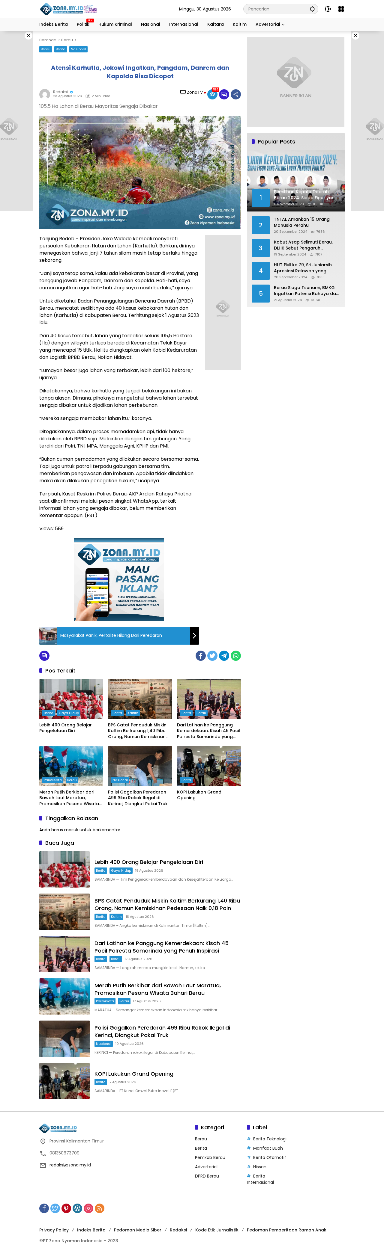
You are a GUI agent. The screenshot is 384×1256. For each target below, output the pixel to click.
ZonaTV (195, 92)
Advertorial (206, 1167)
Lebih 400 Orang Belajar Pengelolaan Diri (65, 728)
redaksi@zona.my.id (70, 1165)
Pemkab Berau (210, 1157)
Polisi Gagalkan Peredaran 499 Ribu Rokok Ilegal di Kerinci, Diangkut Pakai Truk (138, 798)
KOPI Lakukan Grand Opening (199, 795)
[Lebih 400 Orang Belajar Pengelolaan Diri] (71, 699)
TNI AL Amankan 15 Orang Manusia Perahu (302, 222)
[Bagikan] (236, 94)
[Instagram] (88, 1208)
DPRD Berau (207, 1176)
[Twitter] (212, 656)
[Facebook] (201, 656)
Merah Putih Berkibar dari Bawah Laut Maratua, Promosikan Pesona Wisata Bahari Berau (69, 798)
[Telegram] (224, 656)
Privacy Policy (54, 1230)
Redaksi (60, 91)
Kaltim (133, 713)
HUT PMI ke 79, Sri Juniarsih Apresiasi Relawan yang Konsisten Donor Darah (303, 268)
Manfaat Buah (268, 1148)
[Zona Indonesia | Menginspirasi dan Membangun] (69, 9)
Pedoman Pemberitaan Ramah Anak (286, 1230)
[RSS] (99, 1208)
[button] (312, 9)
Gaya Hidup (69, 713)
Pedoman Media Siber (137, 1230)
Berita (60, 49)
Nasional (78, 49)
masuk (71, 830)
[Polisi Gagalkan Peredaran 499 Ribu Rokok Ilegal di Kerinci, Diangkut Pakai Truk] (140, 766)
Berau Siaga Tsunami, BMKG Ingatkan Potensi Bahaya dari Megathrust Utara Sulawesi (306, 291)
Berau (45, 49)
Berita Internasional (260, 1179)
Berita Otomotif (269, 1157)
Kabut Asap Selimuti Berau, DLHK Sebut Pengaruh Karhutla (303, 245)
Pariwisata (53, 780)
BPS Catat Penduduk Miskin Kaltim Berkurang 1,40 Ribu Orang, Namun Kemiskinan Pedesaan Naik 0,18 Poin (137, 731)
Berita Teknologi (269, 1139)
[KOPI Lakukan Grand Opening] (209, 766)
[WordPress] (77, 1208)
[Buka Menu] (341, 9)
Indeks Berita (91, 1230)
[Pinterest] (66, 1208)
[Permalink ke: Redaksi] (46, 94)
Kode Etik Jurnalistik (216, 1230)
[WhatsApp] (236, 656)
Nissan (259, 1167)
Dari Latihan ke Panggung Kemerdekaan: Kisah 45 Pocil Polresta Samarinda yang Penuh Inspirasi (208, 731)
